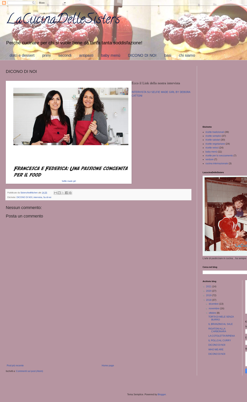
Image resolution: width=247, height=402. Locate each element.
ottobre (213, 313)
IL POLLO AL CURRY (219, 340)
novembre (214, 308)
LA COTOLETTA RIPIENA (221, 336)
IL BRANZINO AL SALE (220, 324)
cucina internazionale (217, 163)
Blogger (162, 394)
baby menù (110, 55)
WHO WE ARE (215, 349)
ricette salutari (213, 139)
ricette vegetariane (215, 143)
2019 (209, 295)
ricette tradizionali (215, 132)
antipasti (86, 55)
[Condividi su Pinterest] (70, 193)
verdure (210, 159)
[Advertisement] (98, 332)
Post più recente (15, 365)
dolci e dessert (22, 55)
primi (46, 55)
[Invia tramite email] (56, 193)
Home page (108, 365)
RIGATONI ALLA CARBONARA (217, 330)
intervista (38, 197)
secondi (64, 55)
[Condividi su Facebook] (67, 193)
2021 (209, 286)
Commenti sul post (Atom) (29, 371)
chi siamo (187, 55)
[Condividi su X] (63, 193)
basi (167, 55)
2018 (209, 300)
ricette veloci (212, 147)
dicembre (214, 304)
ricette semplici (213, 136)
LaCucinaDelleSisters (63, 20)
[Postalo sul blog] (59, 193)
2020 (209, 291)
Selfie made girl (69, 181)
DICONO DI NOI (142, 55)
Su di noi (47, 197)
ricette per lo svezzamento (219, 155)
